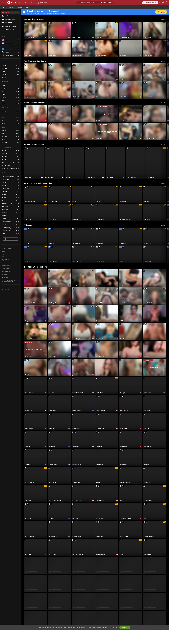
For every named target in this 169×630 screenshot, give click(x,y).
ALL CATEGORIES (12, 239)
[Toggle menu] (3, 2)
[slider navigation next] (164, 39)
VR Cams (28, 225)
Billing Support (6, 257)
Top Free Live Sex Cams (35, 61)
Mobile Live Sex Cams (34, 144)
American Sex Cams (36, 19)
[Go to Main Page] (14, 2)
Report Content (6, 260)
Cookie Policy (103, 627)
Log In (163, 2)
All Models (5, 277)
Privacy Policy (6, 265)
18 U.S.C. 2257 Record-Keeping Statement (8, 281)
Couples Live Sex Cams (34, 103)
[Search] (98, 2)
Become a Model (7, 271)
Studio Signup (6, 274)
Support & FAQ (6, 254)
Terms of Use (6, 268)
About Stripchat (6, 248)
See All (163, 19)
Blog (3, 251)
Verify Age (161, 12)
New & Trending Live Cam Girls (38, 183)
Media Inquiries (6, 263)
